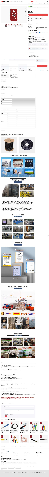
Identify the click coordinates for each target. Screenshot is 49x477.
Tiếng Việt (41, 472)
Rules (47, 3)
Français (15, 472)
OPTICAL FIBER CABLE (39, 452)
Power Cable (2, 462)
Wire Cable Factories (10, 466)
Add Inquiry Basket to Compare (14, 27)
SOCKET (37, 455)
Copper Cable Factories (17, 466)
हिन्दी (34, 472)
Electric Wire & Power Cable (4, 455)
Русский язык (18, 472)
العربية (28, 472)
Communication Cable (8, 462)
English (7, 472)
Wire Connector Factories (4, 466)
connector (2, 452)
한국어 (30, 472)
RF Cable (14, 452)
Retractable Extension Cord (33, 462)
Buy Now (38, 14)
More (1, 469)
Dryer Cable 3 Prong (20, 462)
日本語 (32, 472)
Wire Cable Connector (36, 466)
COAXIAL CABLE (26, 452)
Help (35, 3)
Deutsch (23, 472)
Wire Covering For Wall (26, 462)
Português (13, 472)
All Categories (3, 3)
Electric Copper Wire (30, 466)
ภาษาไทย (36, 472)
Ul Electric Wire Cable (42, 466)
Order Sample (41, 18)
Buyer (31, 3)
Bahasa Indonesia (44, 472)
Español (10, 472)
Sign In (29, 56)
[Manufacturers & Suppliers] (5, 1)
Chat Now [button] (42, 70)
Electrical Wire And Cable (24, 466)
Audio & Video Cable (14, 462)
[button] (33, 61)
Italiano (21, 472)
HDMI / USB (25, 455)
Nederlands (26, 472)
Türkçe (38, 472)
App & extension (39, 3)
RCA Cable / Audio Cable (15, 455)
